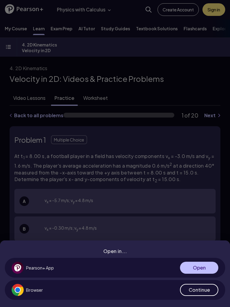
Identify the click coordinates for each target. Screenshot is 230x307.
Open (199, 267)
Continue (199, 290)
